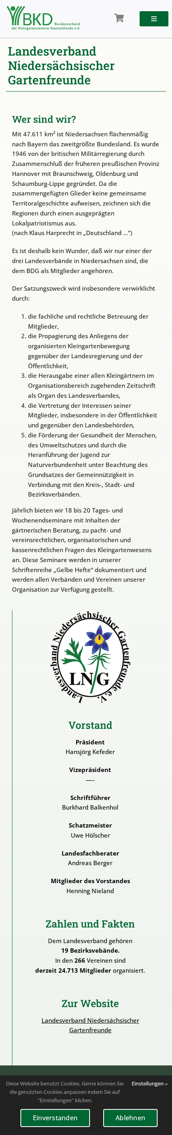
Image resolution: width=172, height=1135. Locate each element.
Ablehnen (130, 1117)
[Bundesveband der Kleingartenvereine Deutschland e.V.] (43, 9)
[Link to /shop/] (119, 18)
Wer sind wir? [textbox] (44, 119)
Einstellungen (148, 1083)
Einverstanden (55, 1117)
